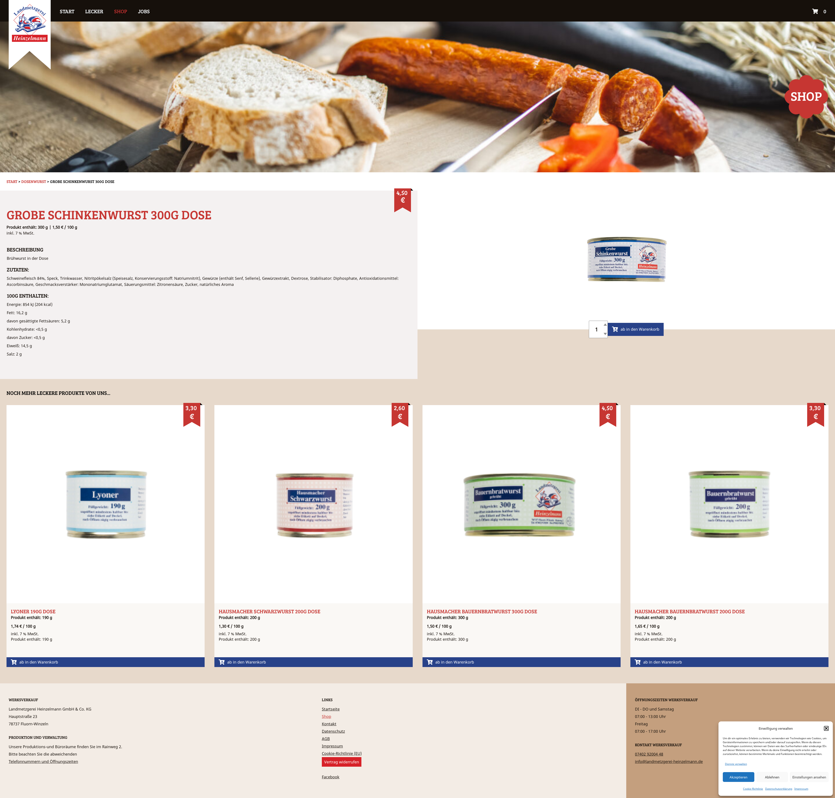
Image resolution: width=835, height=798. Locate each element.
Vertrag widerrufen (341, 761)
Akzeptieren (738, 777)
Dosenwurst (33, 181)
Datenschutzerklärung (778, 789)
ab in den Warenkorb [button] (38, 662)
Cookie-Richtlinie (753, 789)
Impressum (801, 789)
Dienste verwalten (736, 764)
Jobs (144, 11)
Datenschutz (333, 731)
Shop (120, 11)
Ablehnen (772, 777)
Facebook (330, 777)
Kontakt (329, 723)
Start (67, 11)
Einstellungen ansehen (809, 777)
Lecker (94, 11)
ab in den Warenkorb (640, 329)
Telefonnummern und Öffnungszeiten (43, 761)
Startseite (331, 709)
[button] (826, 728)
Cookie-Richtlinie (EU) (342, 753)
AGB (326, 738)
